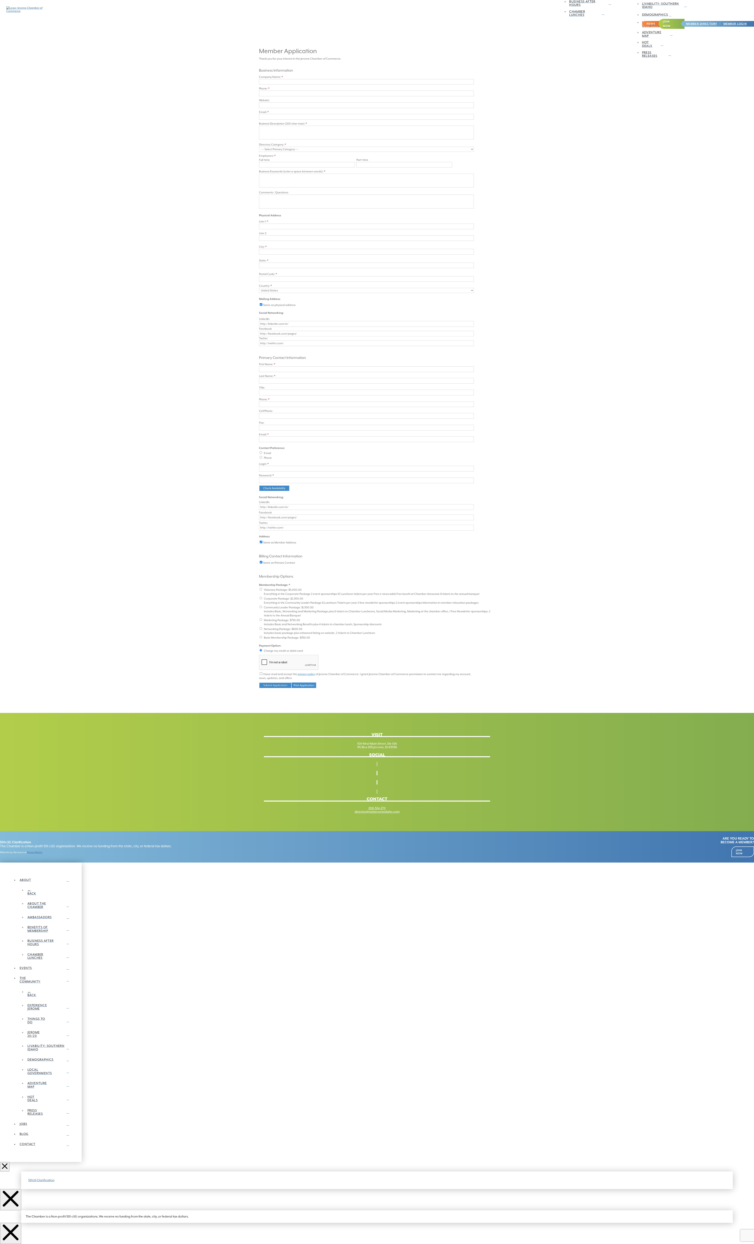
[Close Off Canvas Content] (4, 1166)
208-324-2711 (377, 808)
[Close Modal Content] (10, 1199)
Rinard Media (34, 852)
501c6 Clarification (41, 1180)
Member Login (735, 23)
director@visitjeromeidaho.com (377, 812)
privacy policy (306, 674)
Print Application (304, 685)
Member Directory (701, 23)
